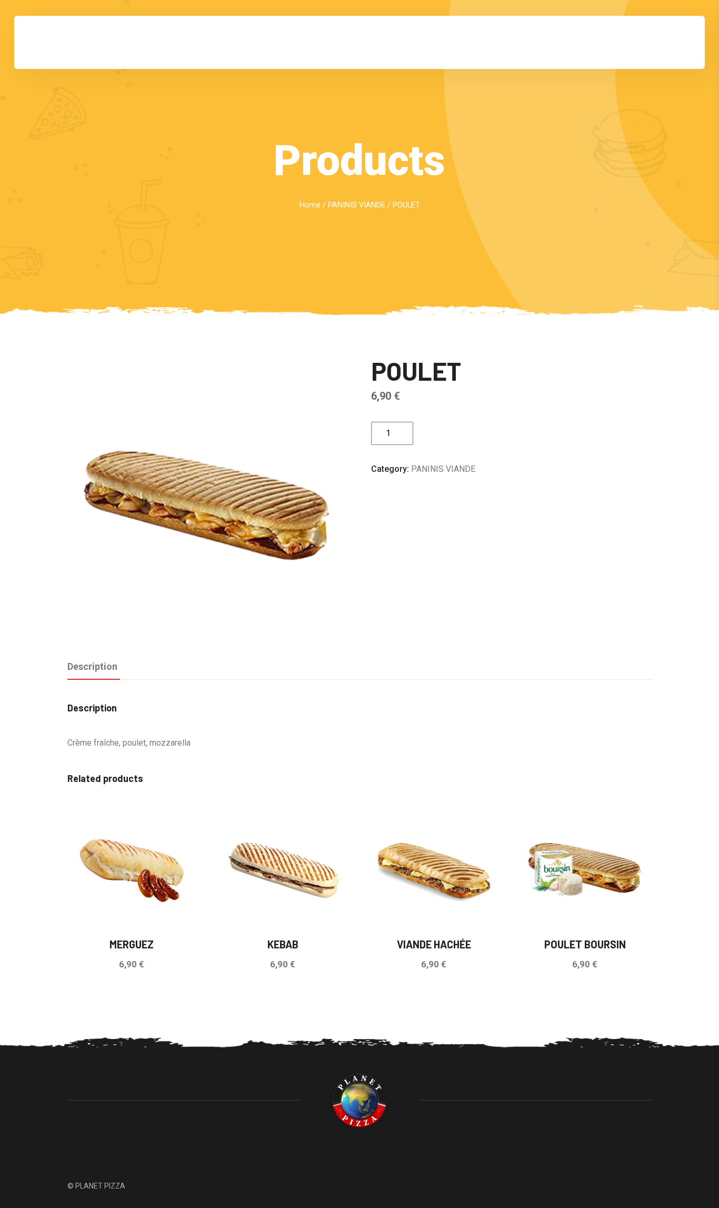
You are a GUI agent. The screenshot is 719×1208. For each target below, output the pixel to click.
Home (310, 205)
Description (92, 666)
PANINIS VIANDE (356, 205)
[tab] (92, 667)
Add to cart (455, 433)
